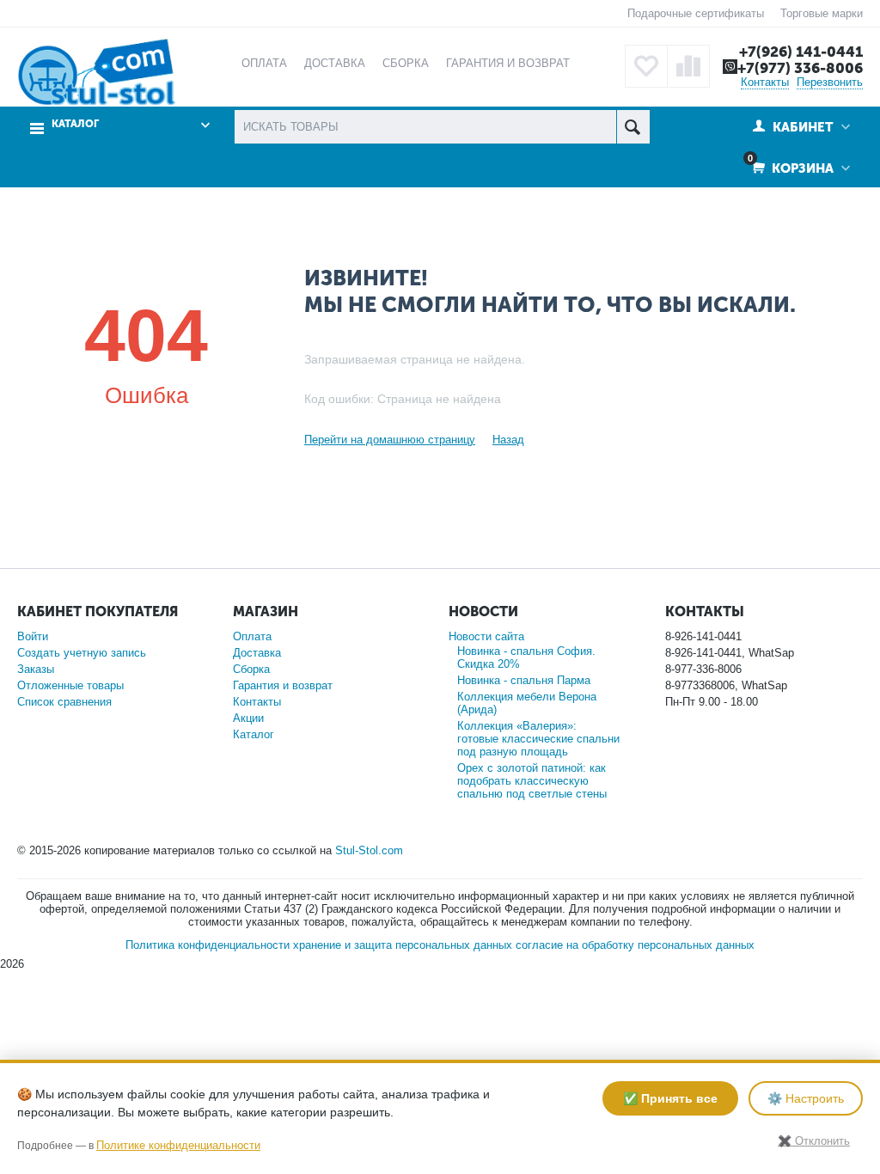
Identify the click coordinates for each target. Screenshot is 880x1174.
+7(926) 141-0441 (801, 51)
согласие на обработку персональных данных (635, 945)
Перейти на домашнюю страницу (389, 439)
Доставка (257, 652)
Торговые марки (821, 13)
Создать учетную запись (81, 652)
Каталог (253, 734)
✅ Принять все (670, 1098)
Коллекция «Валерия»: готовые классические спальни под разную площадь (538, 738)
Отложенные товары (70, 685)
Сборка (251, 669)
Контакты (765, 82)
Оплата (252, 636)
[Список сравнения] (688, 66)
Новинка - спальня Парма (523, 680)
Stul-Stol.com (369, 850)
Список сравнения (64, 701)
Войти (32, 636)
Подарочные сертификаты (695, 13)
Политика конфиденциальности (207, 945)
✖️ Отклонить (814, 1140)
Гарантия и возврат (283, 685)
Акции (248, 718)
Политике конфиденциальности (178, 1145)
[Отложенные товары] (646, 66)
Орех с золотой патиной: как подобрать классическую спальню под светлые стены (532, 780)
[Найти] (633, 127)
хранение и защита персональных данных (402, 945)
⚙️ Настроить (805, 1098)
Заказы (35, 669)
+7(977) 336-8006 (800, 67)
